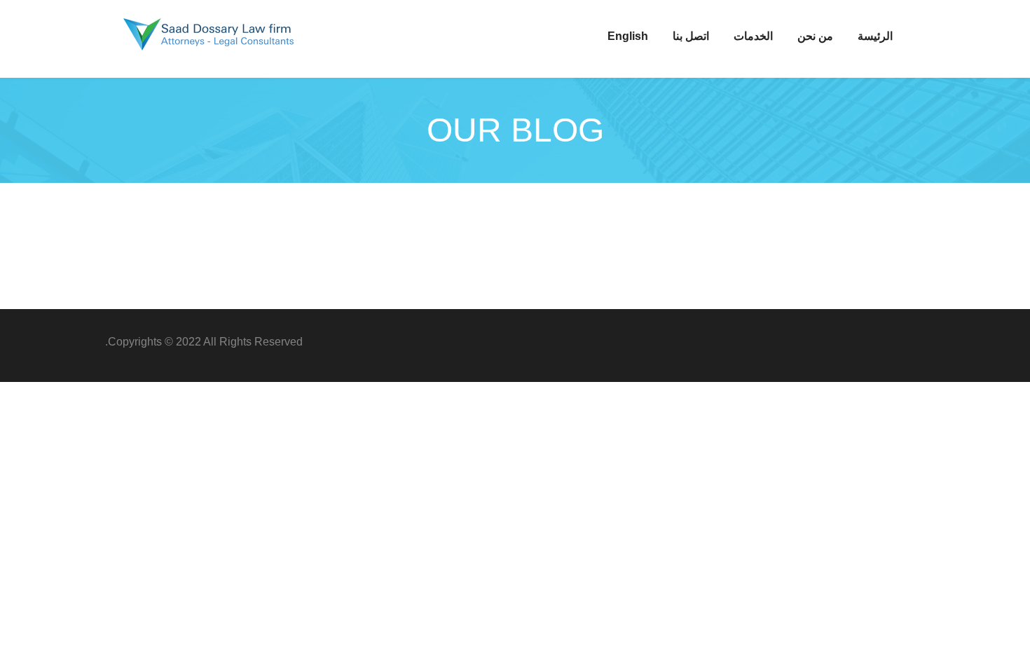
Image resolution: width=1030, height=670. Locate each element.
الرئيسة (875, 36)
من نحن (815, 36)
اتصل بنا (691, 36)
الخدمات (753, 36)
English (627, 36)
